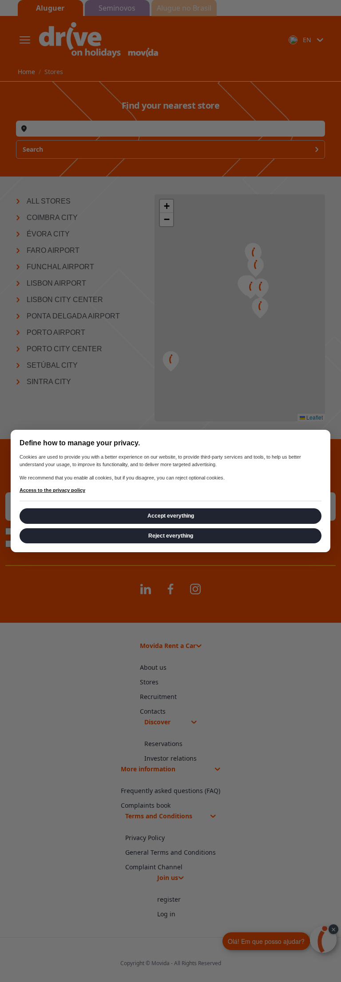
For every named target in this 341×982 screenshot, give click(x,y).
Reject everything (170, 536)
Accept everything (170, 516)
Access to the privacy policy (52, 490)
